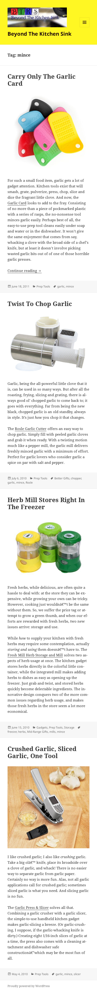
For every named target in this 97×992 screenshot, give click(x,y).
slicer (77, 974)
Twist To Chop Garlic (40, 303)
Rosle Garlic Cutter (30, 428)
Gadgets (42, 727)
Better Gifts (61, 478)
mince (70, 286)
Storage (69, 727)
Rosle (29, 482)
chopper (76, 478)
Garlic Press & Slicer (32, 907)
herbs (22, 732)
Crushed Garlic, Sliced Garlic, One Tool (42, 752)
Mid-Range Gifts (37, 732)
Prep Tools (43, 286)
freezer (12, 732)
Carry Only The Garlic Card (42, 80)
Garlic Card (17, 203)
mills (52, 732)
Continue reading (25, 270)
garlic (61, 286)
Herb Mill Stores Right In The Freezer (46, 503)
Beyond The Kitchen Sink (40, 33)
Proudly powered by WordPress (29, 986)
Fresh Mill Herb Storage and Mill (35, 655)
